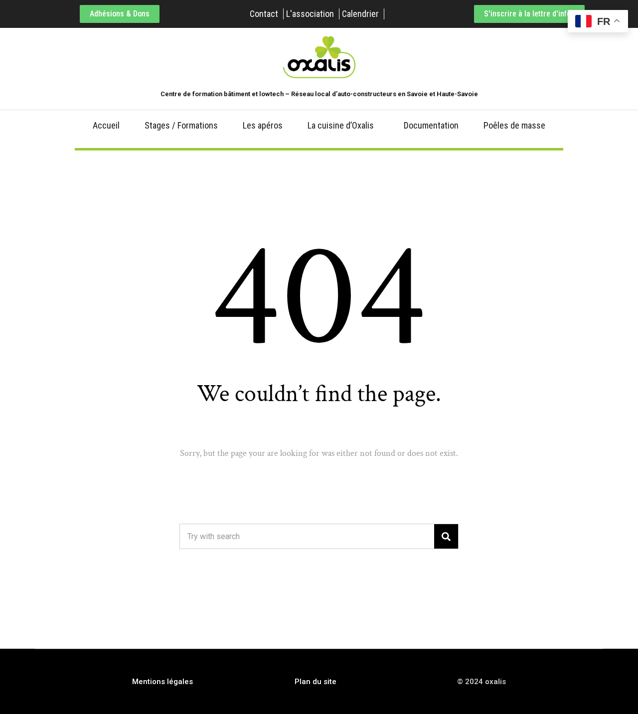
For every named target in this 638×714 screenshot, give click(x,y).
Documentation (431, 125)
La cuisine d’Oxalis (341, 125)
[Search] (446, 536)
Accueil (106, 125)
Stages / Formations (181, 125)
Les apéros (263, 125)
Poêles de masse (514, 125)
